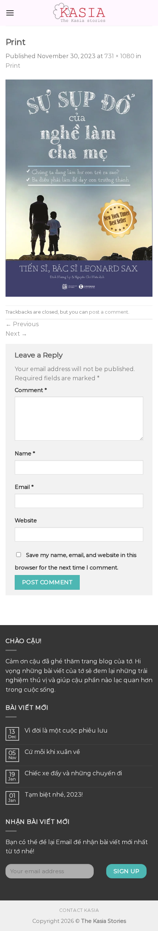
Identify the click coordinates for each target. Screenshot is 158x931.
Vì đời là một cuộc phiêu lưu (66, 730)
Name (25, 453)
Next (16, 333)
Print (13, 65)
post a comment (108, 312)
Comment (31, 390)
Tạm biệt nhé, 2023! (54, 794)
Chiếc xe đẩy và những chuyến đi (73, 773)
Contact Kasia (79, 910)
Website (26, 520)
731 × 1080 (119, 56)
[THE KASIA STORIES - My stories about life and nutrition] (79, 13)
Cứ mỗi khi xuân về (52, 751)
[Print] (79, 187)
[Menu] (10, 13)
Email (24, 487)
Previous (22, 324)
